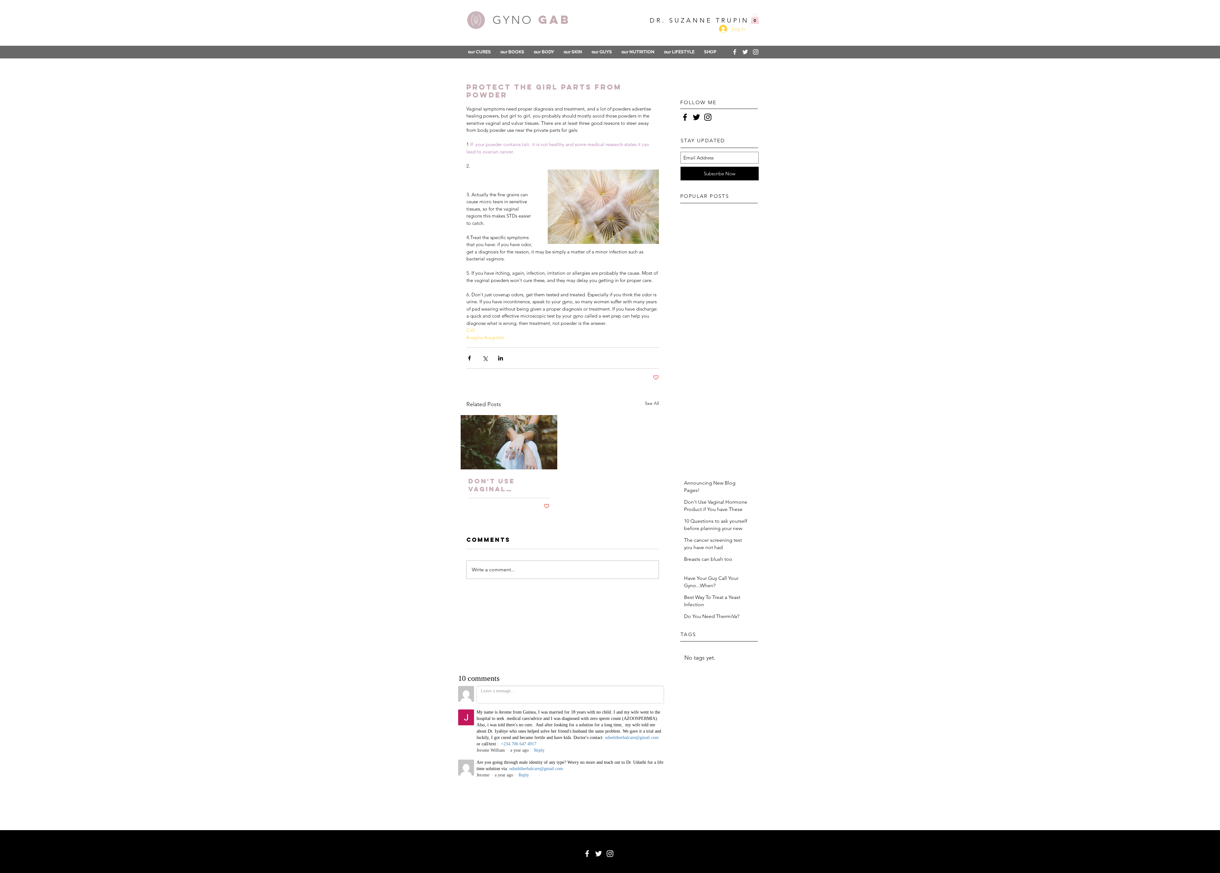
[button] (717, 374)
